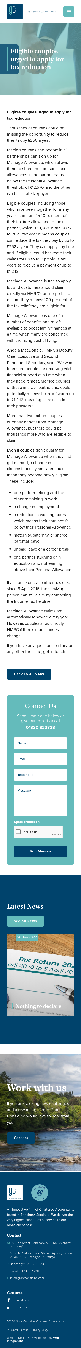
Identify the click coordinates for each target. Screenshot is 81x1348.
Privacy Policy (40, 1330)
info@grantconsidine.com (25, 1278)
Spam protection (27, 822)
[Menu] (68, 11)
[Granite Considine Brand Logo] (15, 1196)
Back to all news (29, 674)
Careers (21, 1137)
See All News (25, 921)
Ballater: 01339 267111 (24, 1271)
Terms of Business (17, 1330)
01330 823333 (40, 727)
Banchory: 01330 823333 (25, 1264)
